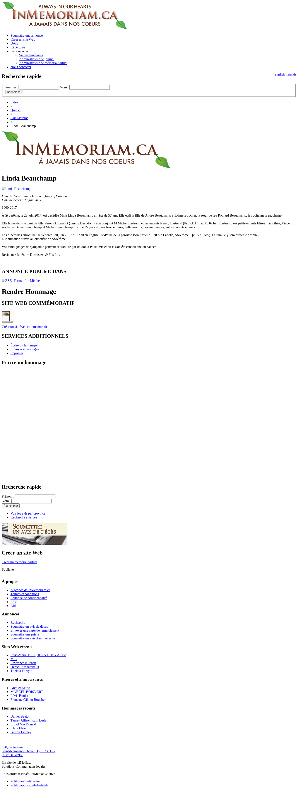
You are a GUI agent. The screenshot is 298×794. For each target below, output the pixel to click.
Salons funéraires (31, 55)
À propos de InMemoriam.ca (30, 590)
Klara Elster (18, 728)
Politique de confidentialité (28, 598)
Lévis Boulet (19, 696)
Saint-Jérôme (19, 118)
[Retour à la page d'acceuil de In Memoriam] (65, 28)
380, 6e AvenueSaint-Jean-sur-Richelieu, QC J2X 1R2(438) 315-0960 (28, 751)
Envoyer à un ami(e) (24, 349)
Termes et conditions (24, 594)
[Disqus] (149, 424)
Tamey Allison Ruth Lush (28, 720)
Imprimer (16, 353)
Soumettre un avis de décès (29, 626)
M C (13, 659)
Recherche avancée (23, 517)
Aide (13, 606)
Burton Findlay (20, 732)
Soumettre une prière (24, 634)
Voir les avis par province (27, 513)
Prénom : (11, 87)
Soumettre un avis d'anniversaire (32, 638)
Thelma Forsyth (21, 671)
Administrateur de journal (36, 59)
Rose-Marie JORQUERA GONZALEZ (38, 655)
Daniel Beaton (20, 716)
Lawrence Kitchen (23, 663)
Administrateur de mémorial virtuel (43, 63)
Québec (15, 110)
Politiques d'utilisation (25, 781)
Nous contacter (20, 67)
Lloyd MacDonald (23, 724)
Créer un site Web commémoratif (24, 327)
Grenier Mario (20, 688)
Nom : (64, 87)
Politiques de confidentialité (29, 785)
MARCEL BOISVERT (26, 692)
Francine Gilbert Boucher (28, 699)
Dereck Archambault (24, 667)
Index (14, 102)
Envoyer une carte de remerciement (34, 630)
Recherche (17, 622)
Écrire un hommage (24, 345)
